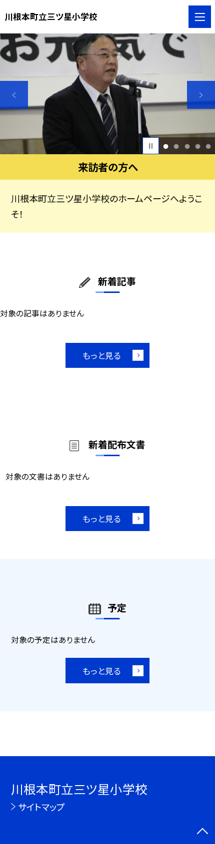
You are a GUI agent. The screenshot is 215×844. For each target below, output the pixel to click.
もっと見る (101, 355)
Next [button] (201, 95)
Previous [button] (14, 95)
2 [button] (176, 146)
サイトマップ (41, 806)
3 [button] (187, 146)
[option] (107, 93)
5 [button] (208, 146)
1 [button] (166, 146)
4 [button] (197, 146)
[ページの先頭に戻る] (202, 832)
